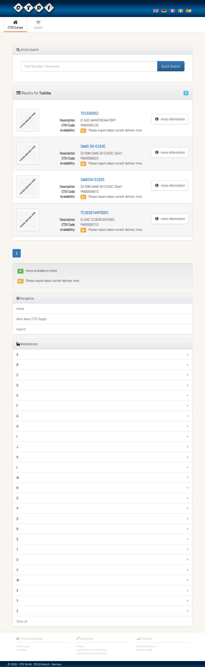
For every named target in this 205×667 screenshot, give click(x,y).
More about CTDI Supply (31, 319)
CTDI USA (22, 649)
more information (171, 119)
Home (20, 308)
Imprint (21, 329)
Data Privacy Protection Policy (92, 653)
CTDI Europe (23, 646)
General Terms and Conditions (92, 649)
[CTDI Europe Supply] (33, 8)
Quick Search (171, 66)
